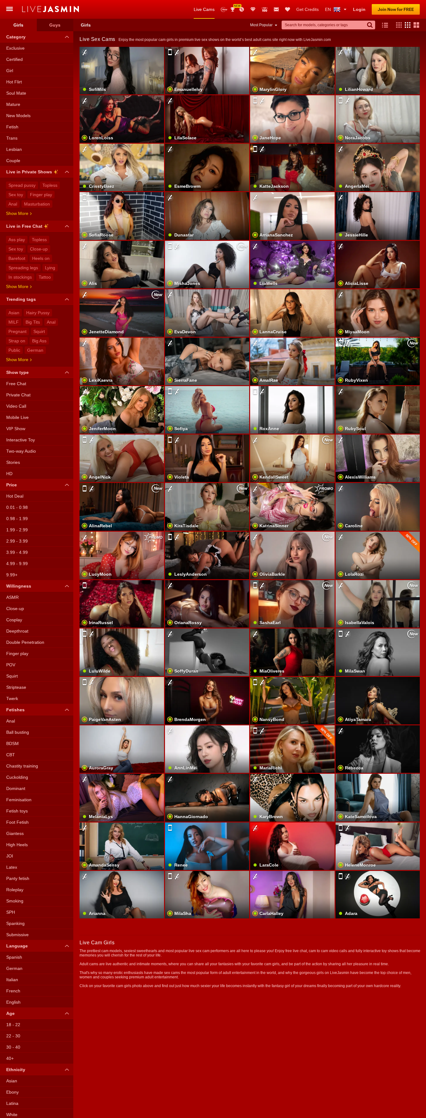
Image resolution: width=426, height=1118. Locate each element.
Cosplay (14, 619)
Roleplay (14, 889)
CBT (10, 754)
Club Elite (252, 9)
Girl (9, 70)
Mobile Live (17, 417)
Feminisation (18, 799)
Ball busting (17, 732)
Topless (49, 185)
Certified (14, 59)
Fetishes (15, 709)
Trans (11, 138)
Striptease (16, 687)
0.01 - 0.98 (17, 507)
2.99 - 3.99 (17, 541)
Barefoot (16, 258)
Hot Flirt (14, 81)
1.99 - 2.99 (17, 529)
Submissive (17, 934)
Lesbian (14, 149)
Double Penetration (25, 642)
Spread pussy (22, 185)
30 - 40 (13, 1047)
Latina (12, 1103)
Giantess (15, 833)
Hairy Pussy (38, 312)
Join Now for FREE (396, 9)
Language (17, 945)
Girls (18, 24)
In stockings (20, 277)
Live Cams (204, 9)
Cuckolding (17, 777)
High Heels (17, 844)
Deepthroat (17, 631)
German (35, 350)
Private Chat (18, 394)
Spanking (15, 923)
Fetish (12, 126)
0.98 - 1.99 (17, 518)
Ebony (12, 1092)
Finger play (41, 194)
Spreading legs (23, 267)
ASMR (12, 597)
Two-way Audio (21, 451)
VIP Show (15, 428)
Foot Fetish (17, 822)
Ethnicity (15, 1069)
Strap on (16, 340)
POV (10, 664)
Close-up (39, 248)
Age (10, 1013)
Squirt (39, 331)
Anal (12, 203)
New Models (224, 9)
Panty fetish (17, 878)
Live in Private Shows (29, 171)
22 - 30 (13, 1035)
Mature (13, 104)
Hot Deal (14, 496)
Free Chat (16, 383)
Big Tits (33, 322)
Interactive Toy (20, 439)
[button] (397, 25)
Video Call (16, 406)
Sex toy (15, 194)
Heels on (41, 258)
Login (359, 9)
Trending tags (21, 299)
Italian (12, 979)
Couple (13, 160)
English (13, 1002)
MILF (13, 322)
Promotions (241, 9)
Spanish (14, 957)
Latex (11, 867)
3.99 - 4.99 (17, 552)
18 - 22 (13, 1024)
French (13, 990)
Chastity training (22, 765)
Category (16, 36)
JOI (9, 855)
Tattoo (45, 277)
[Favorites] (287, 9)
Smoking (14, 900)
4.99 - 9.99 (17, 563)
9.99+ (11, 574)
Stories (13, 462)
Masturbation (37, 203)
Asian (13, 312)
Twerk (12, 698)
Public (14, 350)
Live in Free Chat (24, 226)
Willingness (18, 586)
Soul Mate (16, 93)
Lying (50, 267)
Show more (17, 213)
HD (9, 473)
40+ (10, 1058)
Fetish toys (17, 810)
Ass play (16, 239)
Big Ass (39, 340)
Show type (17, 372)
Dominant (15, 788)
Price (11, 484)
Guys (55, 24)
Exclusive (15, 48)
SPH (10, 912)
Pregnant (17, 331)
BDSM (12, 743)
